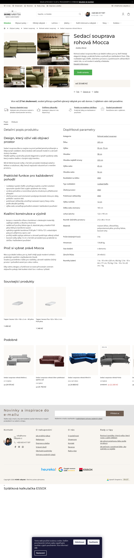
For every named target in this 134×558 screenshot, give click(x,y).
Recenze (30, 6)
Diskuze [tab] (15, 122)
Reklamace (40, 439)
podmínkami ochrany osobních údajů (89, 419)
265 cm (100, 142)
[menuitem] (8, 23)
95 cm (99, 148)
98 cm (99, 154)
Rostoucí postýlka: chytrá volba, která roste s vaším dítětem (115, 437)
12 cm (99, 202)
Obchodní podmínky (44, 451)
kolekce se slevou (86, 2)
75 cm (105, 148)
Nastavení (40, 553)
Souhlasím (93, 542)
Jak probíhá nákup (43, 436)
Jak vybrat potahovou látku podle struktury (113, 442)
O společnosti (73, 436)
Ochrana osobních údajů (45, 454)
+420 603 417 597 (98, 13)
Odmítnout (79, 542)
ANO (99, 178)
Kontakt (71, 443)
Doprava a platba (55, 6)
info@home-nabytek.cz (20, 437)
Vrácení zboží (41, 447)
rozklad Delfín (102, 184)
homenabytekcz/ (19, 446)
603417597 (22, 446)
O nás (8, 6)
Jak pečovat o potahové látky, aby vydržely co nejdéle (113, 448)
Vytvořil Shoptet (114, 480)
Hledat (80, 14)
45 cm (99, 166)
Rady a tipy (41, 6)
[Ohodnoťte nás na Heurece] (48, 470)
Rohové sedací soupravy (107, 136)
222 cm (100, 160)
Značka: (81, 48)
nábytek (15, 446)
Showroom (18, 6)
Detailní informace (81, 64)
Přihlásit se (114, 413)
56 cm (99, 172)
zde (35, 547)
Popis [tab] (6, 122)
